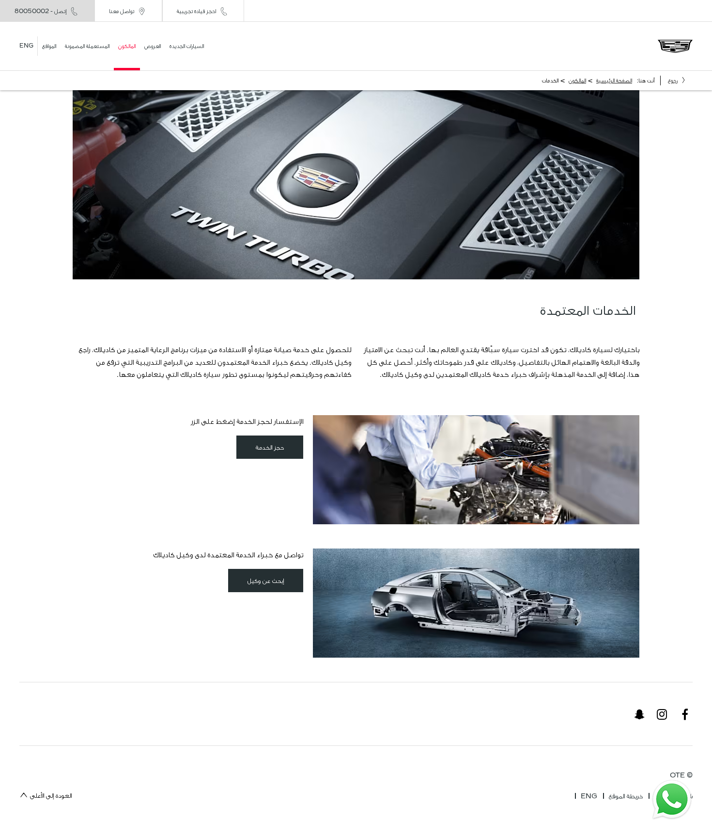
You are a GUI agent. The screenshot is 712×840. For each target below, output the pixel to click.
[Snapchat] (639, 713)
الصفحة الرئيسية (614, 80)
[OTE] (675, 46)
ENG (589, 796)
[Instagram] (662, 713)
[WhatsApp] (671, 799)
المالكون (577, 80)
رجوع (673, 80)
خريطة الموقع (626, 796)
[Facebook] (685, 713)
